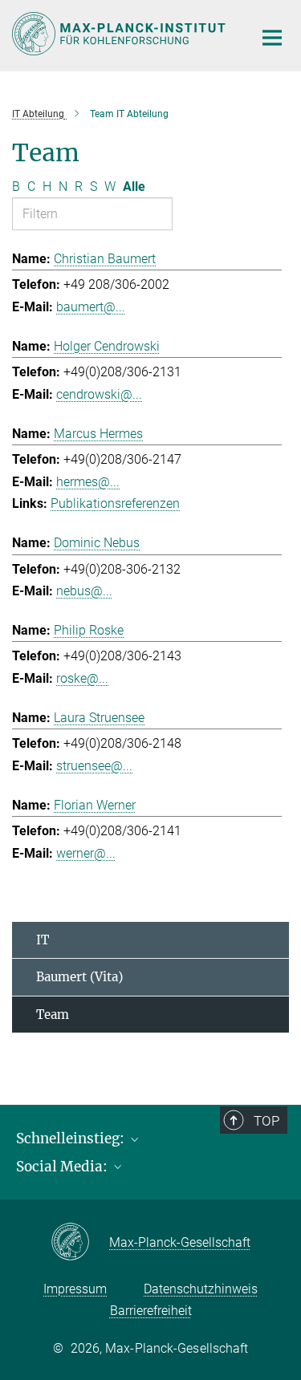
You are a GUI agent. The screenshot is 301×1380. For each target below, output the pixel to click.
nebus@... (84, 591)
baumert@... (90, 307)
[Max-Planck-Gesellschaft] (80, 1243)
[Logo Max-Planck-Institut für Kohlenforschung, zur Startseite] (120, 33)
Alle (134, 186)
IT (42, 940)
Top (266, 1121)
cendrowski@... (99, 394)
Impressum (75, 1289)
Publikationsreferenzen (115, 503)
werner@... (86, 853)
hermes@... (88, 481)
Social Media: (63, 1167)
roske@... (82, 678)
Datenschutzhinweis (201, 1289)
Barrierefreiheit (151, 1310)
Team (52, 1014)
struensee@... (94, 765)
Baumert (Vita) (79, 976)
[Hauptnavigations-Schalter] (272, 38)
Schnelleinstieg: (72, 1138)
